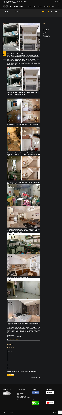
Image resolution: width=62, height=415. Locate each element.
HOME (29, 6)
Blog (58, 6)
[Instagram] (50, 392)
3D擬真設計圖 (45, 28)
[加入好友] (35, 403)
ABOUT (34, 6)
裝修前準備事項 (45, 36)
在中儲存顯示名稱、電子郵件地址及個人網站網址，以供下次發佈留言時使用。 (23, 371)
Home (43, 11)
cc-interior (12, 339)
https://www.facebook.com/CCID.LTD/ (14, 336)
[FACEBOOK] (35, 392)
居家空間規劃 (45, 30)
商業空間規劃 (45, 29)
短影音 (44, 33)
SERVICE (40, 6)
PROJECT (46, 6)
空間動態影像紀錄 (46, 35)
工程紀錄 (48, 11)
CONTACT (52, 6)
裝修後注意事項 (45, 37)
